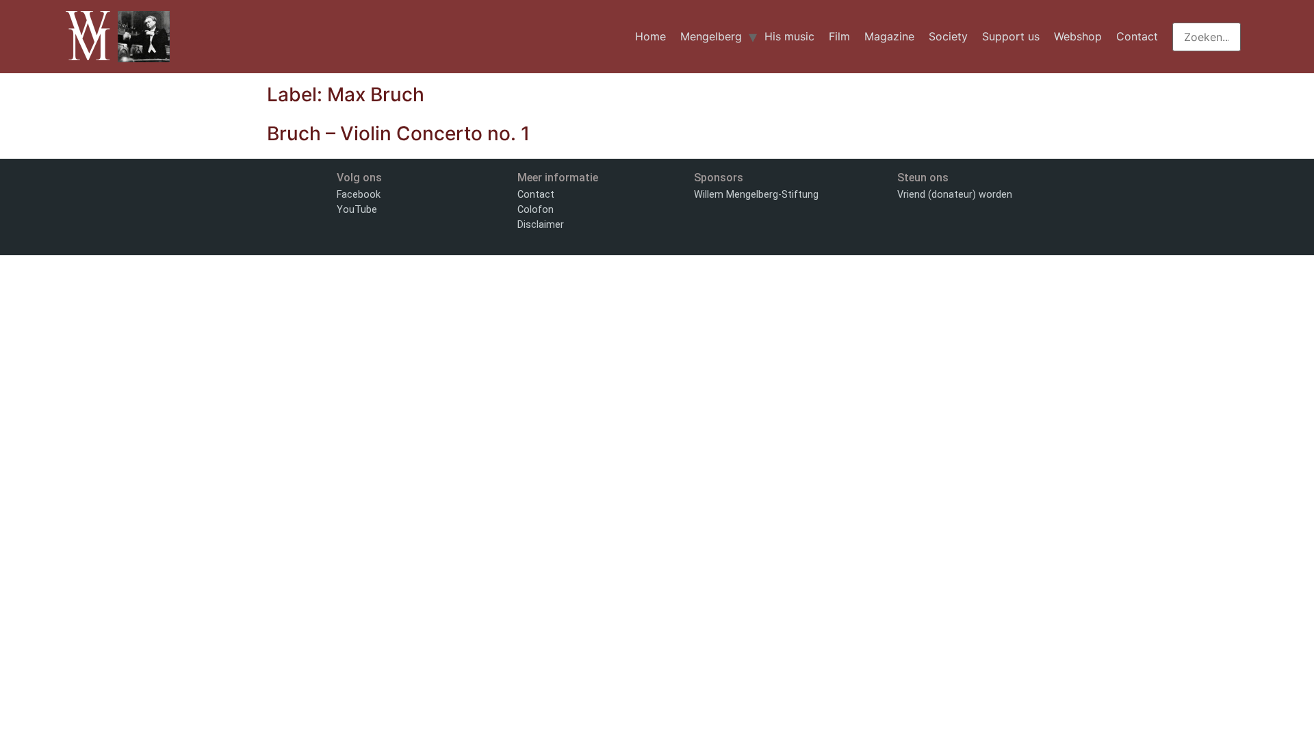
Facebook (359, 194)
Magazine (889, 36)
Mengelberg (711, 36)
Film (839, 36)
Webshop (1078, 36)
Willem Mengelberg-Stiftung (756, 194)
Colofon (535, 210)
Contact (1137, 36)
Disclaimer (540, 225)
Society (948, 36)
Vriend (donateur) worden (954, 194)
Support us (1011, 36)
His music (789, 36)
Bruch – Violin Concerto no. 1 (398, 133)
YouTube (357, 210)
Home (650, 36)
